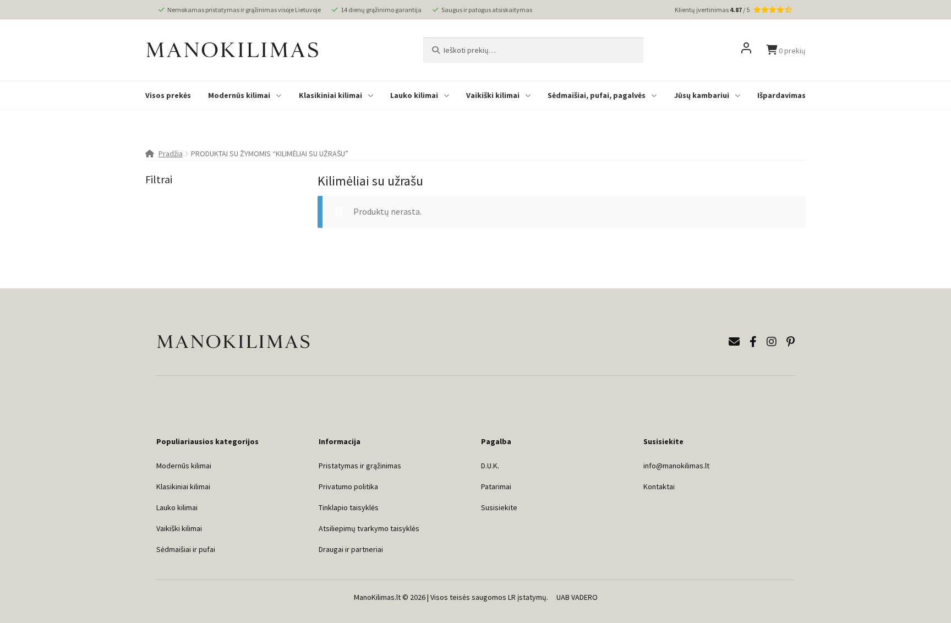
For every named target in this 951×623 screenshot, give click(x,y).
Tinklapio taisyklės (349, 507)
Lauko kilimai (414, 95)
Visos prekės (168, 95)
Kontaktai (659, 486)
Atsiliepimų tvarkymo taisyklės (369, 528)
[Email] (734, 341)
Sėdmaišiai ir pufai (185, 549)
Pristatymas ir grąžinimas (360, 466)
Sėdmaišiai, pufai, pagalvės (597, 95)
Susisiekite (499, 507)
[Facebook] (753, 341)
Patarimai (496, 486)
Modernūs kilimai (239, 95)
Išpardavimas (781, 95)
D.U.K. (490, 466)
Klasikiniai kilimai (330, 95)
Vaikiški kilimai (493, 95)
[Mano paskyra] (746, 50)
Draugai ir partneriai (351, 549)
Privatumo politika (348, 486)
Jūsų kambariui (701, 95)
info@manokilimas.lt (676, 466)
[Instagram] (772, 341)
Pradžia (170, 154)
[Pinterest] (790, 341)
